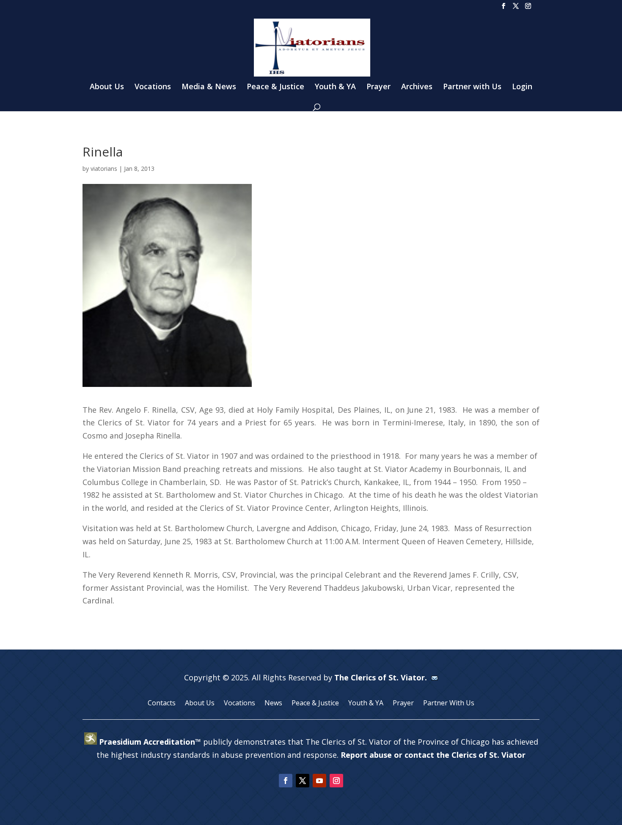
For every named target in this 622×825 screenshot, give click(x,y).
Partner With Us (448, 703)
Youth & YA (335, 87)
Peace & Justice (275, 87)
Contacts (162, 703)
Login (522, 87)
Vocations (153, 87)
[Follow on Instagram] (336, 780)
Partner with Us (472, 87)
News (273, 703)
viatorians (104, 168)
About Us (107, 87)
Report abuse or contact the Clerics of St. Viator (433, 755)
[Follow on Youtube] (319, 780)
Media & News (209, 87)
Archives (416, 87)
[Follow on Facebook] (285, 780)
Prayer (378, 87)
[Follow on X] (302, 780)
